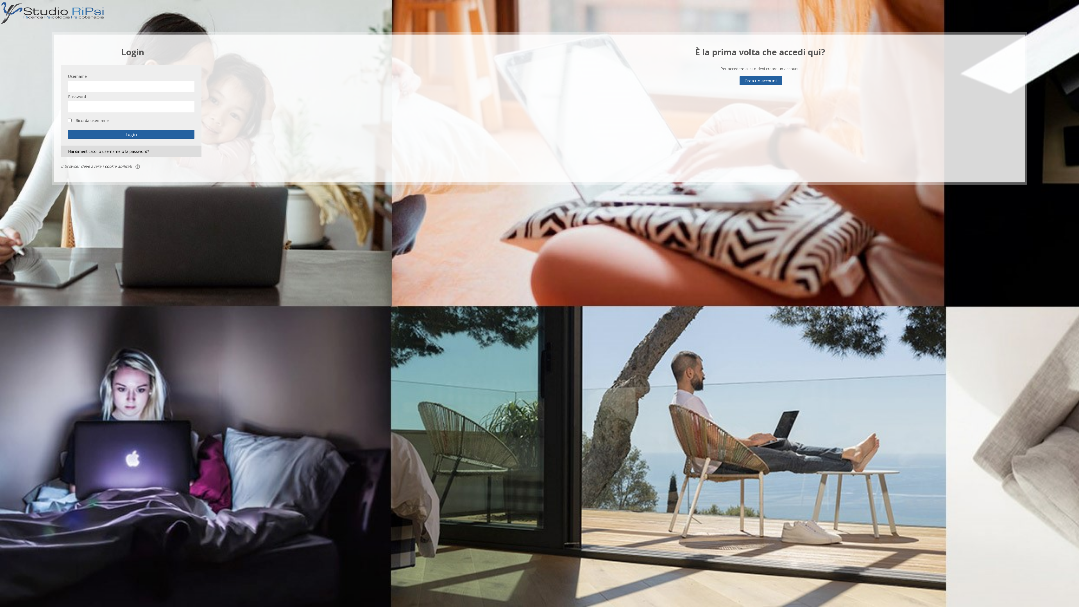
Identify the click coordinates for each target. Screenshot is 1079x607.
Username (77, 76)
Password (77, 96)
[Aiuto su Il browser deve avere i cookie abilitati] (138, 166)
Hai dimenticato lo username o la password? (108, 151)
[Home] (53, 12)
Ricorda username (92, 120)
